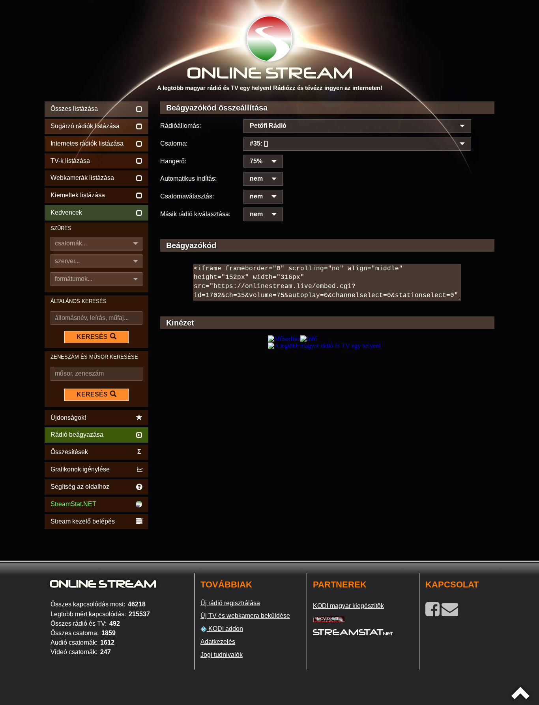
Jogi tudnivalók (221, 654)
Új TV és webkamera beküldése (245, 615)
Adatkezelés (217, 641)
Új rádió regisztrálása (230, 603)
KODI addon (225, 628)
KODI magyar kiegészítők (348, 605)
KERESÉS (92, 336)
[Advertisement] (327, 405)
